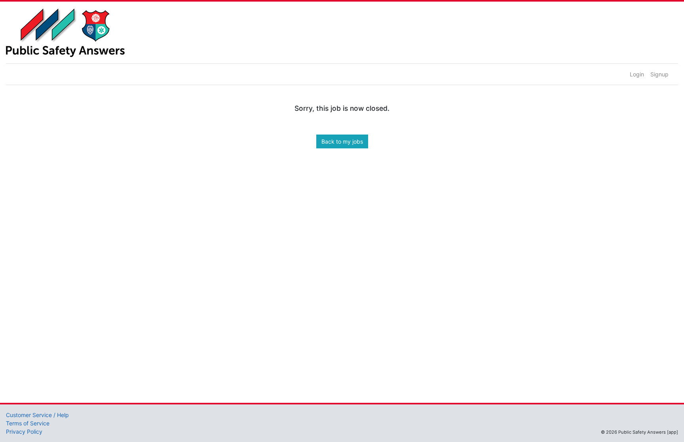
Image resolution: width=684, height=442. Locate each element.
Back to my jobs (342, 141)
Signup (659, 74)
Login (637, 74)
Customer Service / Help (37, 415)
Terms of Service (27, 423)
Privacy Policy (24, 431)
